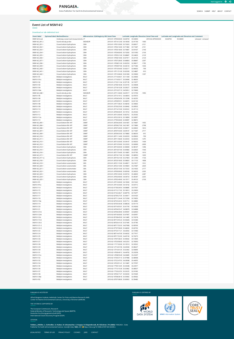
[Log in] (230, 1)
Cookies (77, 332)
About (220, 11)
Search (200, 11)
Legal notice (35, 332)
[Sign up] (225, 1)
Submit (207, 11)
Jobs (86, 332)
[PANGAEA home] (44, 6)
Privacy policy (64, 332)
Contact (227, 11)
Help (214, 11)
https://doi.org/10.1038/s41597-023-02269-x (100, 327)
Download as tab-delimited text (45, 32)
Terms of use (49, 332)
